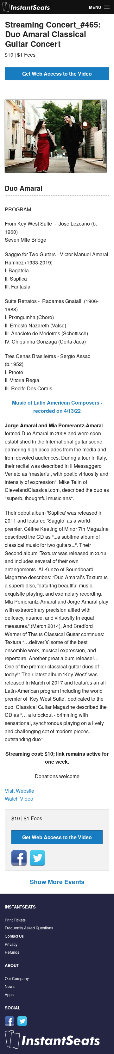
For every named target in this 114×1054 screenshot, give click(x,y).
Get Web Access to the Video (57, 73)
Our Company (17, 978)
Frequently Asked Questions (29, 927)
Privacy (11, 944)
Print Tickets (15, 919)
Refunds (12, 952)
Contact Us (14, 936)
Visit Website (19, 790)
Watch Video (19, 798)
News (10, 986)
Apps (9, 994)
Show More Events (57, 881)
